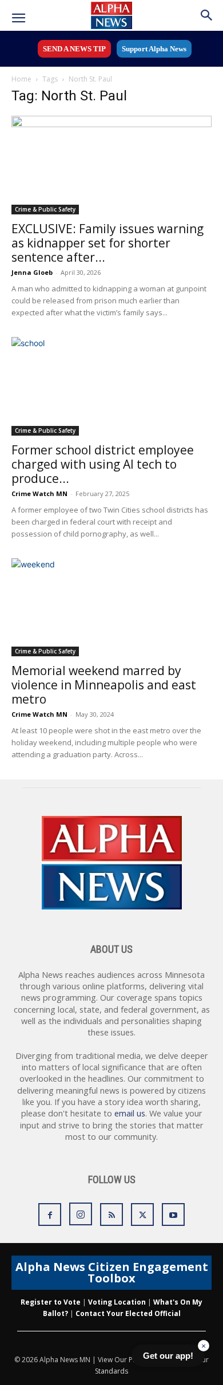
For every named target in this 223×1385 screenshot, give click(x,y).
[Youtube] (173, 1214)
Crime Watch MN (39, 493)
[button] (18, 18)
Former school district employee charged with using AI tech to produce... (102, 464)
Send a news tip (74, 48)
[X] (142, 1214)
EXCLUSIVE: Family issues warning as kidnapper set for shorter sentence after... (107, 243)
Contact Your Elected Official (128, 1313)
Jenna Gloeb (32, 272)
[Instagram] (80, 1214)
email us (129, 1113)
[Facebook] (49, 1214)
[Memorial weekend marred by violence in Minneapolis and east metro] (111, 607)
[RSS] (111, 1214)
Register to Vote (51, 1302)
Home (21, 79)
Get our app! (168, 1355)
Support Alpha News (154, 48)
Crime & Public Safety (45, 209)
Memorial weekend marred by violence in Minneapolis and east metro (103, 685)
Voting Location (117, 1302)
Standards (111, 1371)
